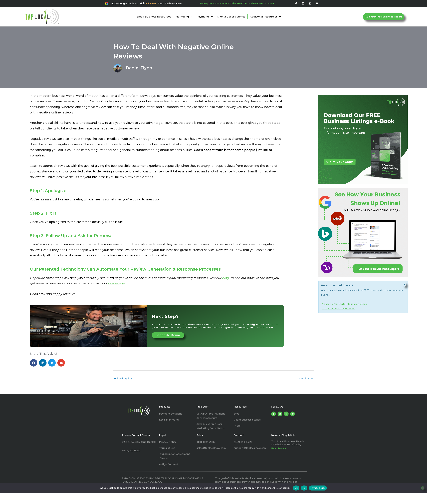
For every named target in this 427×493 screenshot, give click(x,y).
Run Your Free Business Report (338, 308)
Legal (162, 435)
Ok (296, 488)
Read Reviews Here (169, 3)
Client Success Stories (231, 16)
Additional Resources (264, 16)
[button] (33, 363)
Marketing (182, 16)
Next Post (306, 378)
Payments (202, 16)
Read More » (278, 448)
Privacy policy (318, 488)
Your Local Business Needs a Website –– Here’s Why (287, 443)
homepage (116, 283)
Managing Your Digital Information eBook (344, 304)
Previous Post (123, 378)
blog (225, 278)
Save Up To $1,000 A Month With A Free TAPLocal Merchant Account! (237, 3)
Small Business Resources (154, 16)
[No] (422, 488)
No (304, 488)
